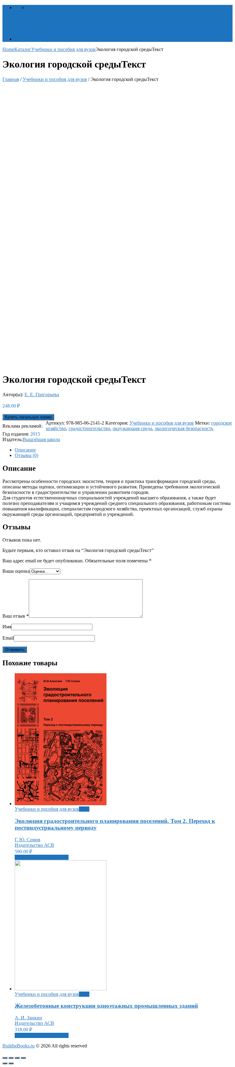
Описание (25, 449)
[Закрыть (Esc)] (4, 1058)
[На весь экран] (17, 1058)
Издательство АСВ (34, 845)
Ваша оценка (16, 571)
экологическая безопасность (184, 428)
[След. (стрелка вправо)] (11, 1063)
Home (8, 49)
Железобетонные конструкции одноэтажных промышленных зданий (106, 1006)
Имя (6, 626)
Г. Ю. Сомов (27, 839)
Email (8, 638)
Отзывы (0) (26, 455)
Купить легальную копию (28, 417)
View (84, 809)
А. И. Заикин (28, 1017)
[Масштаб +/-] (23, 1058)
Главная (10, 79)
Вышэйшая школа (41, 439)
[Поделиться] (11, 1058)
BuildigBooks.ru (18, 1045)
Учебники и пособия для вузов (63, 49)
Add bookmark (41, 7)
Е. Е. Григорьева (41, 394)
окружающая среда (132, 428)
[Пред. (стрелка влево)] (4, 1063)
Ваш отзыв (15, 616)
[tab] (124, 450)
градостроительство (89, 428)
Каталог (23, 39)
